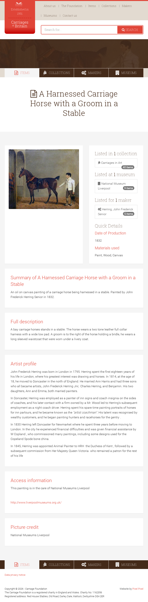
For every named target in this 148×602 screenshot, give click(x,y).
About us (50, 6)
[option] (74, 53)
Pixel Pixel (137, 588)
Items (92, 6)
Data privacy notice (15, 574)
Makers (127, 6)
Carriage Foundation (19, 24)
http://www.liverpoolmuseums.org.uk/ (36, 502)
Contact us (70, 15)
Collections (109, 6)
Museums (50, 15)
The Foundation (71, 6)
